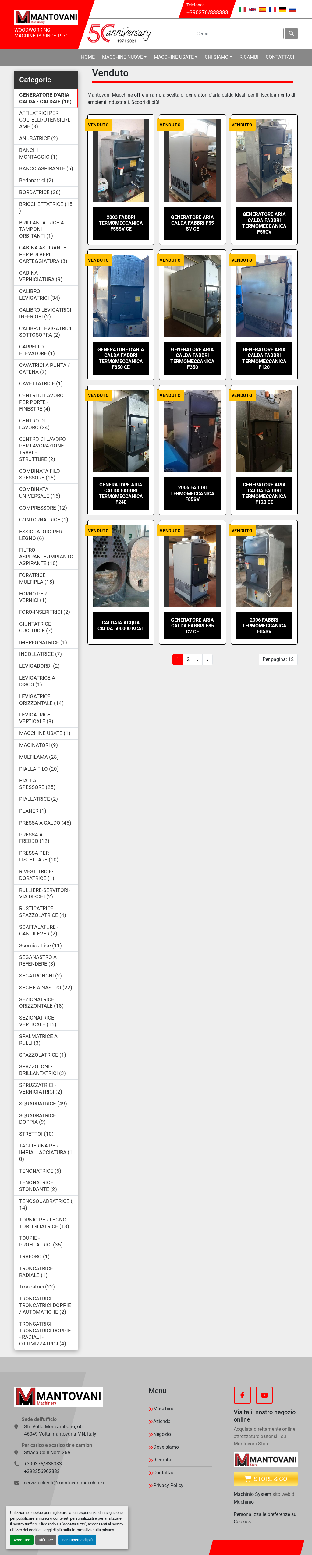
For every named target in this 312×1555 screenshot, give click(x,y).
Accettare (21, 1540)
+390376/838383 (207, 12)
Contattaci (280, 57)
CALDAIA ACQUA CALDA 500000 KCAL (121, 625)
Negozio (162, 1434)
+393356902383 (42, 1471)
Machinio (244, 1502)
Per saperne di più (77, 1540)
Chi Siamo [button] (217, 57)
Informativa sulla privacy (93, 1530)
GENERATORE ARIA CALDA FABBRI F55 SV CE (192, 223)
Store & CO (270, 1479)
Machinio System (252, 1494)
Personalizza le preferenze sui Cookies (266, 1518)
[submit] (291, 33)
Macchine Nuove (122, 57)
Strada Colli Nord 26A (47, 1452)
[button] (124, 57)
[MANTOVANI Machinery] (58, 1397)
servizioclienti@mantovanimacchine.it (65, 1483)
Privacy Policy (168, 1485)
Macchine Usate (174, 57)
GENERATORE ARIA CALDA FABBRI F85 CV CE (192, 625)
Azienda (162, 1421)
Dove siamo (166, 1447)
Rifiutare (46, 1540)
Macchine (163, 1409)
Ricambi (248, 57)
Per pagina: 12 (278, 659)
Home (88, 57)
